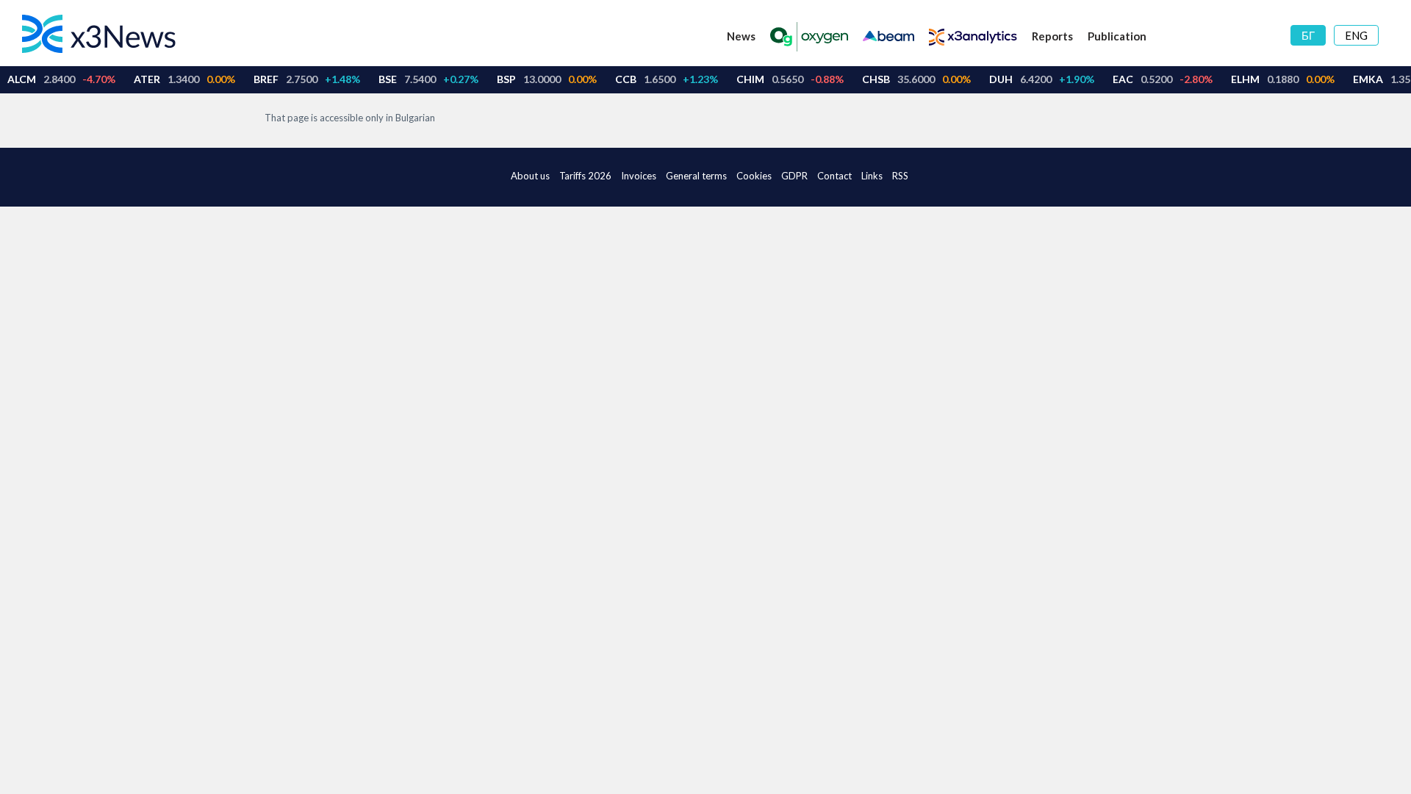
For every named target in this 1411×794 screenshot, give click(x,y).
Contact (834, 176)
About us (530, 176)
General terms (696, 176)
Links (872, 176)
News (741, 36)
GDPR (794, 176)
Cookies (754, 176)
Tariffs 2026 (585, 176)
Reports (1052, 36)
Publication (1117, 36)
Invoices (638, 176)
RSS (900, 176)
